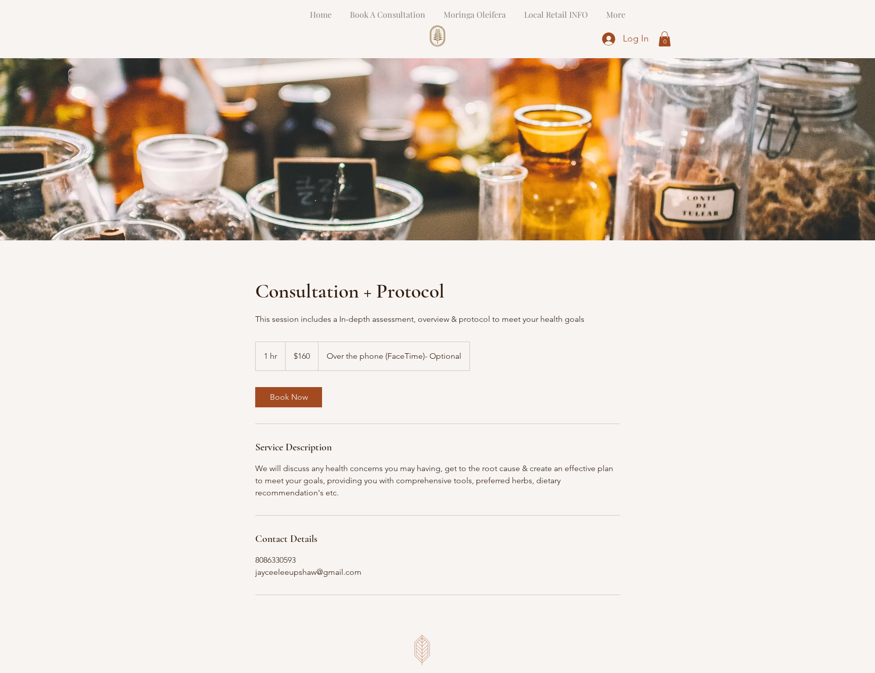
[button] (664, 39)
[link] (288, 397)
